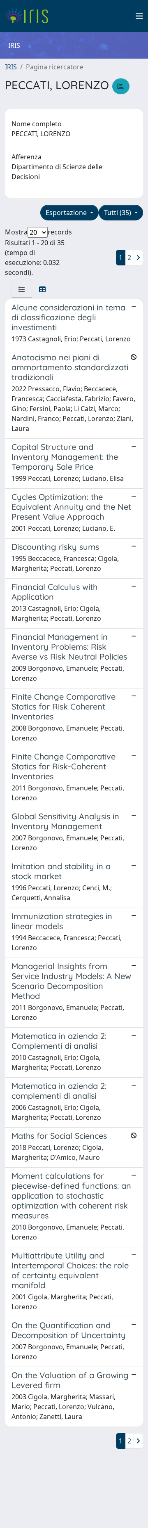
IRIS (11, 66)
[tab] (22, 289)
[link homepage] (30, 16)
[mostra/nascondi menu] (139, 16)
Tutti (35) (118, 212)
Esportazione (67, 212)
